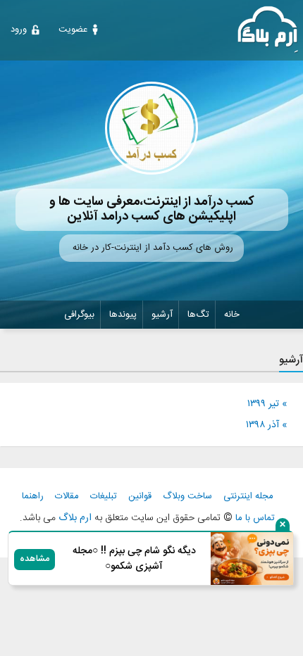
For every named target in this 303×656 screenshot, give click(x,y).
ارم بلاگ (74, 518)
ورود (19, 29)
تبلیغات (103, 496)
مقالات (67, 496)
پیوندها (123, 314)
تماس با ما (255, 518)
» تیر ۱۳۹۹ (267, 404)
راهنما (33, 496)
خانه (232, 314)
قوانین (140, 496)
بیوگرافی (79, 314)
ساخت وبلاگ (187, 496)
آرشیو (162, 314)
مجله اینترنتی (248, 496)
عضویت (72, 29)
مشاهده (34, 559)
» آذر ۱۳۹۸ (266, 425)
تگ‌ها (198, 314)
